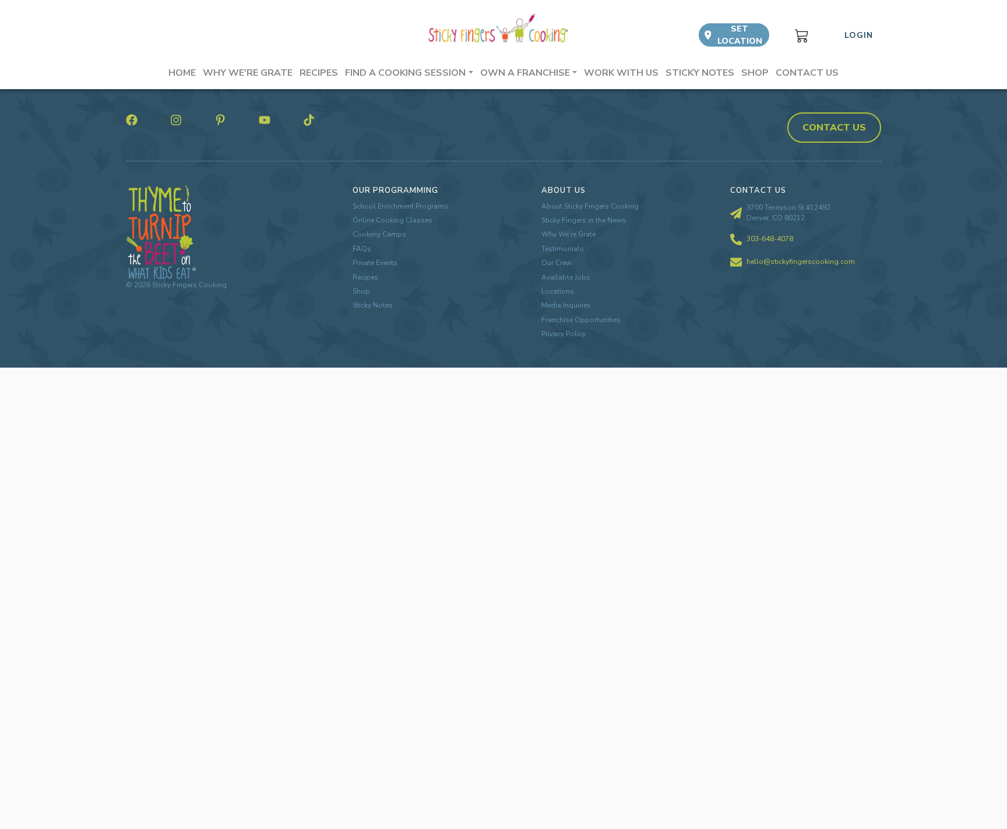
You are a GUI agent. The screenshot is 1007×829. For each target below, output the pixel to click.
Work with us (621, 72)
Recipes (319, 72)
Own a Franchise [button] (525, 72)
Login (858, 35)
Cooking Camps (379, 234)
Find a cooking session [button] (405, 72)
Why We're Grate (568, 234)
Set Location (739, 35)
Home (182, 72)
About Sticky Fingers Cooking (590, 206)
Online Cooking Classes (392, 220)
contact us (834, 127)
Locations (557, 291)
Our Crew (556, 263)
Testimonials (562, 249)
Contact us (807, 72)
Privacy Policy (563, 334)
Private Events (375, 263)
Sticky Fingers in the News (583, 220)
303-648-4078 (770, 239)
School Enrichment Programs (400, 206)
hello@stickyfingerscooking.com (801, 261)
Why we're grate (248, 72)
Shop (755, 72)
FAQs (362, 249)
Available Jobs (565, 277)
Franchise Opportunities (581, 320)
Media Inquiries (566, 305)
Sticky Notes (700, 72)
